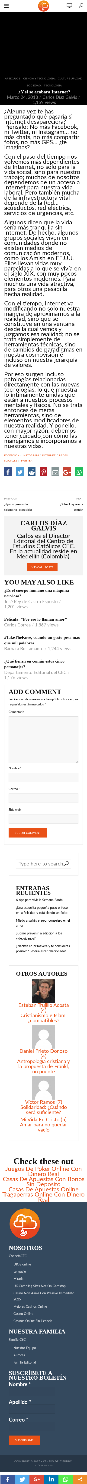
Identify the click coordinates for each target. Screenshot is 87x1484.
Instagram (31, 455)
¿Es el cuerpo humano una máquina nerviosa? (36, 593)
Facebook (11, 455)
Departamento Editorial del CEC (35, 672)
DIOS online (22, 1264)
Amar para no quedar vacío (43, 1127)
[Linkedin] (51, 1479)
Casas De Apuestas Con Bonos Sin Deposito (43, 1181)
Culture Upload (70, 78)
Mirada (18, 1279)
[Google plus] (36, 1479)
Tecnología (53, 85)
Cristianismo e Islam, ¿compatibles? (43, 1018)
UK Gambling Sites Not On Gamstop (39, 1286)
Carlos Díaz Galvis (59, 97)
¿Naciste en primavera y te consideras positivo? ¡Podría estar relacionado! (43, 949)
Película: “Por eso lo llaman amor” (35, 619)
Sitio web (15, 809)
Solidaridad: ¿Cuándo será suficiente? (43, 1110)
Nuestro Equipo (24, 1348)
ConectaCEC (18, 1256)
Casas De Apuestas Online (44, 1190)
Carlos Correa (17, 625)
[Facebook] (7, 1479)
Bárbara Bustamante (23, 649)
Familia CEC (17, 1339)
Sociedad (34, 85)
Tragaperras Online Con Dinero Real (43, 1197)
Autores (19, 1355)
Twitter (26, 460)
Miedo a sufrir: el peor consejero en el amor (43, 923)
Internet (48, 455)
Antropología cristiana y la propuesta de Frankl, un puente (43, 1066)
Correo (14, 789)
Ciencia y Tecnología (39, 78)
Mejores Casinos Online (30, 1306)
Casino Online (23, 1314)
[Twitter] (22, 1479)
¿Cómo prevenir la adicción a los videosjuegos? (39, 936)
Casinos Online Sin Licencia (32, 1321)
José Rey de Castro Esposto (31, 602)
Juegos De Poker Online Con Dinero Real (43, 1171)
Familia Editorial (24, 1362)
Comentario (16, 712)
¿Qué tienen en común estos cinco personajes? (34, 664)
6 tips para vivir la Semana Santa (39, 900)
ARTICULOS (12, 78)
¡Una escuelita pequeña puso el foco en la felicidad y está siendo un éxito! (42, 910)
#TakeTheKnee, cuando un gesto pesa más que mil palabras (42, 640)
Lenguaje (19, 1271)
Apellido (20, 1402)
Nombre (15, 768)
